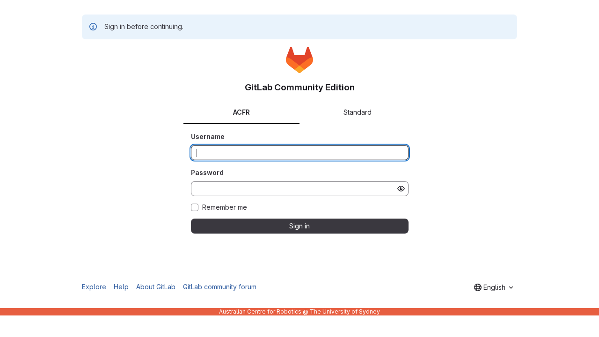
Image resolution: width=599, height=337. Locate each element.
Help (121, 287)
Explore (94, 287)
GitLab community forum (219, 287)
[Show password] (401, 188)
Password (207, 172)
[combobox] (493, 287)
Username (208, 136)
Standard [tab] (357, 112)
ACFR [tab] (241, 112)
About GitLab (155, 287)
